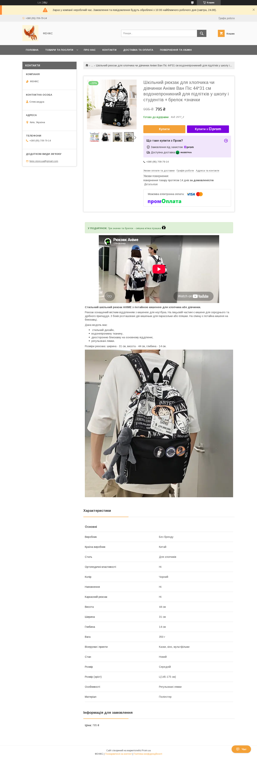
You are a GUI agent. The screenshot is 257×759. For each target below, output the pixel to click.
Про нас (90, 49)
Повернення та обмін (176, 49)
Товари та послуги (59, 49)
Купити (164, 129)
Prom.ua (146, 750)
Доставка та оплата (138, 49)
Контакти (109, 49)
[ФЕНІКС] (30, 40)
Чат (244, 749)
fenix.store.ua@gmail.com (44, 161)
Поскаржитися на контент (118, 754)
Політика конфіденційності (148, 754)
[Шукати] (201, 33)
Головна (32, 49)
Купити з (201, 129)
